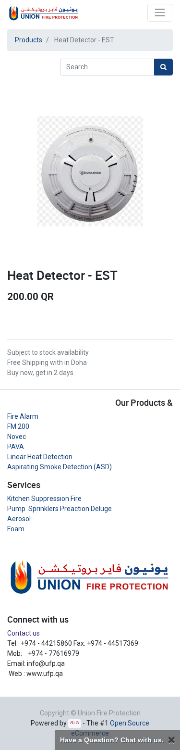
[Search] (163, 67)
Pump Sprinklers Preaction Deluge (59, 508)
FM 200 (18, 426)
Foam (15, 529)
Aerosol (19, 519)
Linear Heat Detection (39, 457)
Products (28, 40)
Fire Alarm (22, 416)
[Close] (171, 740)
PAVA (15, 446)
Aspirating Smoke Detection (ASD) (59, 467)
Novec (16, 436)
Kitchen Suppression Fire (44, 498)
